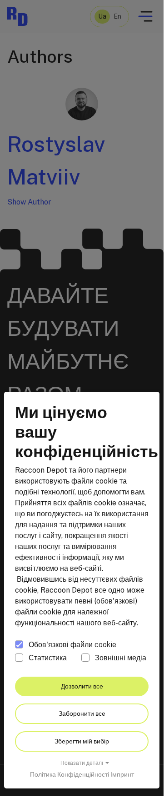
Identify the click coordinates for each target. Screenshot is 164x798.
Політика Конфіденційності (69, 774)
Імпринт (122, 774)
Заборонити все (82, 713)
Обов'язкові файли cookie (72, 644)
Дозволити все (82, 686)
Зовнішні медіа (120, 657)
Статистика (48, 657)
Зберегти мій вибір (82, 741)
